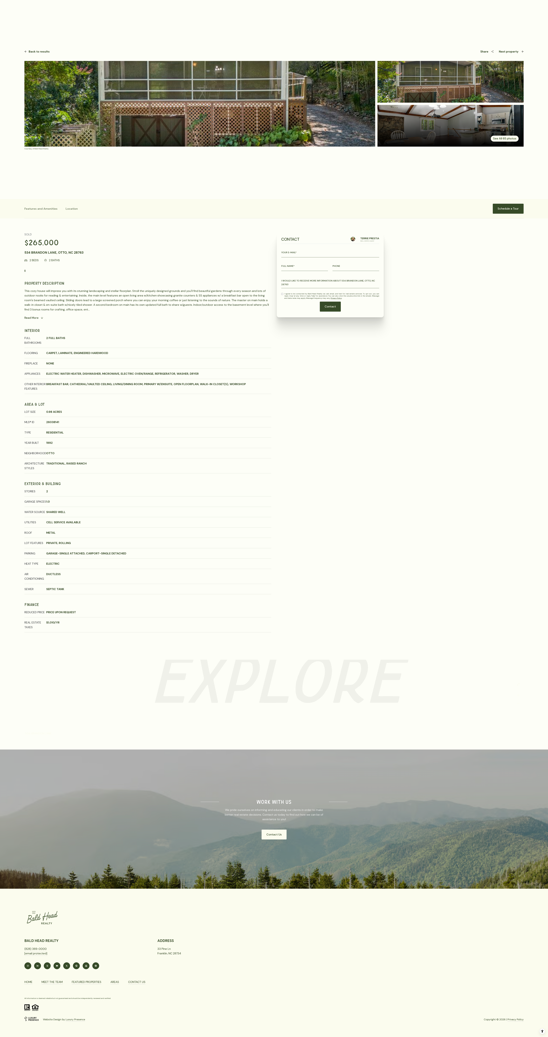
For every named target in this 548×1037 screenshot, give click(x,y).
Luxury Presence (75, 1019)
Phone (336, 265)
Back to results (39, 51)
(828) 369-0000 (35, 949)
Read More (31, 318)
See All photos (504, 138)
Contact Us (274, 834)
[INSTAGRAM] (27, 965)
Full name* (288, 265)
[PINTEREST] (95, 965)
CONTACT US (136, 982)
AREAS (114, 982)
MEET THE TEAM (52, 982)
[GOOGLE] (76, 965)
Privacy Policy (336, 298)
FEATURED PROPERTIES (86, 982)
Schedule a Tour (508, 208)
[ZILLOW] (86, 965)
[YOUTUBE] (57, 965)
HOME (28, 982)
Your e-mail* (289, 252)
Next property (508, 51)
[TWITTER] (66, 965)
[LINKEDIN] (37, 965)
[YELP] (47, 965)
